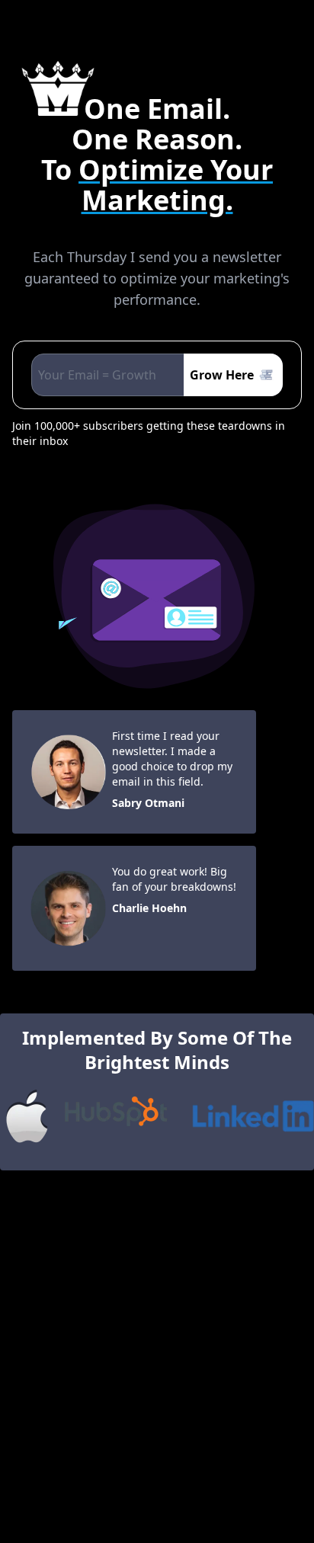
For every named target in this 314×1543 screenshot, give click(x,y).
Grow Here (222, 375)
